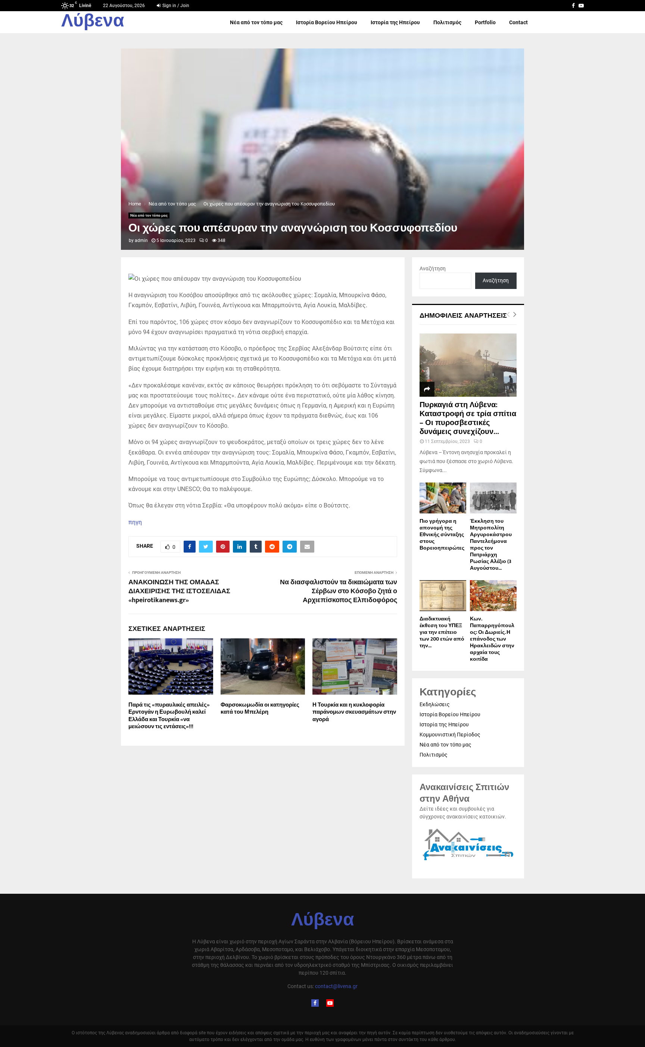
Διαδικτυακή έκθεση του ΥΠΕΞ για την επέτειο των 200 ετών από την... (442, 632)
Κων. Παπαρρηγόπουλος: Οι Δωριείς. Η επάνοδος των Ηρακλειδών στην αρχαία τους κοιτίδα (492, 638)
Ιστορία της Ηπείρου (395, 22)
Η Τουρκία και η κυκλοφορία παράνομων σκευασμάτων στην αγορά (354, 712)
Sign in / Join (175, 5)
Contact (518, 22)
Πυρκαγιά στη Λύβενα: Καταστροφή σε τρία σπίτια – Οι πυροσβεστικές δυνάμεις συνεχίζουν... (468, 418)
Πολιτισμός (447, 22)
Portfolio (485, 22)
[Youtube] (330, 1003)
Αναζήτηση (433, 268)
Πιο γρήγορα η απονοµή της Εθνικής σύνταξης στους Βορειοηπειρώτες (442, 534)
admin (141, 240)
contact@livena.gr (336, 986)
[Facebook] (315, 1003)
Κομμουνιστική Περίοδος (450, 735)
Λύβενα (92, 22)
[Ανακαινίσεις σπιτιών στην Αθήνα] (468, 861)
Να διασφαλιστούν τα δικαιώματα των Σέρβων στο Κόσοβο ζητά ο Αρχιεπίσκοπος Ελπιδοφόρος (338, 591)
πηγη (135, 522)
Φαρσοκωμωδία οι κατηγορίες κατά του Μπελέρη (260, 708)
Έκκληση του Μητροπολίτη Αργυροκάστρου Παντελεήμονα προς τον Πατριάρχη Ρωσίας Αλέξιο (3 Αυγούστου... (491, 544)
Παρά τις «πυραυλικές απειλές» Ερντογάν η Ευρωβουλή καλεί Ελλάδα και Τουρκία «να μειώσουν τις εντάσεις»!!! (169, 716)
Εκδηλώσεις (435, 704)
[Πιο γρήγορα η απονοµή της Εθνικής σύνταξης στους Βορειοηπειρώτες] (443, 497)
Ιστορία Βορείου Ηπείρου (326, 22)
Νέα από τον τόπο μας (256, 22)
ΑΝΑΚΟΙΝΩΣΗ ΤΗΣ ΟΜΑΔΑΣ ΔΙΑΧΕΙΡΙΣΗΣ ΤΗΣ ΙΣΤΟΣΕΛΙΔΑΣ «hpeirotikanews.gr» (179, 591)
